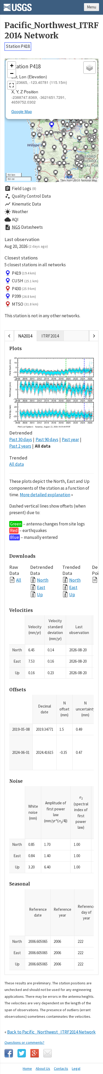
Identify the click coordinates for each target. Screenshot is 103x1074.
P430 (24, 288)
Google (34, 1053)
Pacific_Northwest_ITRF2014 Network (51, 30)
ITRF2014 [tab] (50, 336)
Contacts (61, 1068)
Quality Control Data (27, 196)
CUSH (25, 281)
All (18, 580)
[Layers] (89, 67)
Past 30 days (20, 439)
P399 (24, 296)
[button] (52, 162)
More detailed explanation (45, 495)
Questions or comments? (24, 1042)
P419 (24, 273)
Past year (70, 439)
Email (47, 1053)
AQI (11, 219)
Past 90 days (47, 439)
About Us (43, 1068)
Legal (76, 1068)
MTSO (25, 304)
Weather (16, 212)
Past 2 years (20, 446)
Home (27, 1068)
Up (40, 594)
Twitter (21, 1053)
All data (42, 446)
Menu (91, 6)
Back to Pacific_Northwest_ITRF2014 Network (51, 1032)
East (41, 587)
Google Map (21, 111)
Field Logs (20, 188)
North (42, 580)
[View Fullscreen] (12, 85)
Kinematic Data (22, 204)
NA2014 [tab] (25, 336)
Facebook (8, 1053)
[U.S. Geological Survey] (17, 5)
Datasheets (23, 227)
